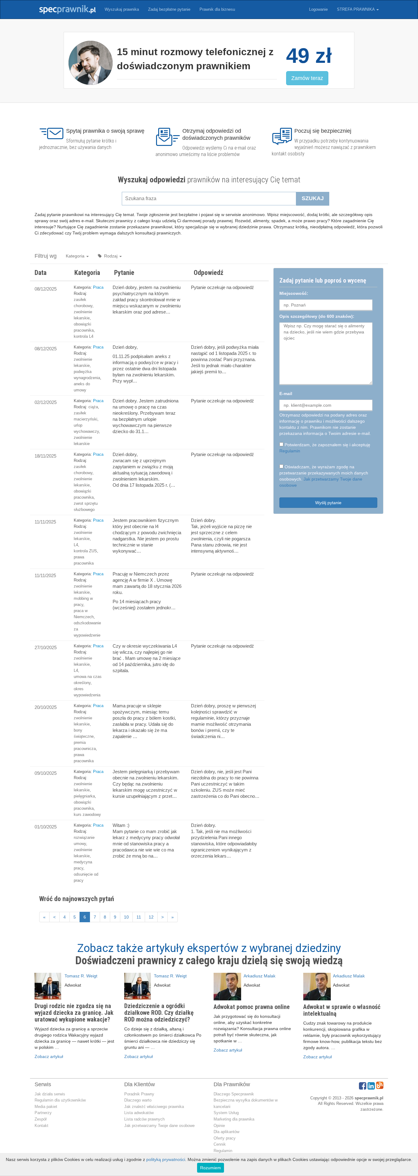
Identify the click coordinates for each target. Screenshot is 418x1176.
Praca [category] (98, 287)
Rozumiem (210, 1167)
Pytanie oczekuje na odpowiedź (222, 287)
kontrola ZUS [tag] (85, 551)
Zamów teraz (307, 78)
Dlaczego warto (137, 1100)
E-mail (285, 393)
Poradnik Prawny (139, 1094)
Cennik (220, 1144)
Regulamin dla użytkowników (60, 1100)
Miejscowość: (293, 293)
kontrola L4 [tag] (83, 336)
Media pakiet (46, 1106)
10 (126, 917)
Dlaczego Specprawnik (234, 1094)
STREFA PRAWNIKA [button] (356, 9)
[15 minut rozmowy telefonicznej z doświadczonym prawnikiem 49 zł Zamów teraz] (209, 93)
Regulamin (289, 450)
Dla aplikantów (226, 1131)
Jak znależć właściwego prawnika (154, 1106)
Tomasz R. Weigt (81, 975)
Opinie (219, 1125)
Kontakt (41, 1125)
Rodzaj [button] (110, 255)
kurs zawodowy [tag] (87, 814)
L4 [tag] (76, 544)
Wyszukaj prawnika (122, 9)
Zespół (41, 1119)
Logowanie (318, 9)
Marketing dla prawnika (234, 1119)
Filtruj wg (46, 256)
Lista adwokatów (139, 1112)
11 (138, 917)
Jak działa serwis (50, 1094)
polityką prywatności (165, 1159)
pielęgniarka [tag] (84, 796)
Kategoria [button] (76, 255)
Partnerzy (43, 1112)
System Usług (226, 1112)
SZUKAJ (313, 198)
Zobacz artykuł (49, 1056)
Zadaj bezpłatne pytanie (169, 9)
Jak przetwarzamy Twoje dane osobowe (159, 1125)
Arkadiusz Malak (259, 975)
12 (151, 917)
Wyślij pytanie (328, 502)
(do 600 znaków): (316, 316)
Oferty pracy (225, 1138)
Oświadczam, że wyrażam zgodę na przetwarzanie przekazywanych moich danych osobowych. (323, 476)
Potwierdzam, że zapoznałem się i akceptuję (324, 447)
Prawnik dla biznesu (217, 9)
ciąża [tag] (93, 407)
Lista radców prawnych (144, 1119)
